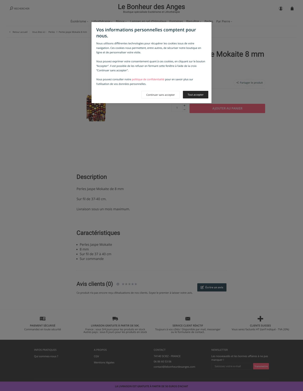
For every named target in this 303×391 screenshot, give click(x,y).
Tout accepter (196, 94)
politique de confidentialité (148, 79)
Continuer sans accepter (160, 95)
